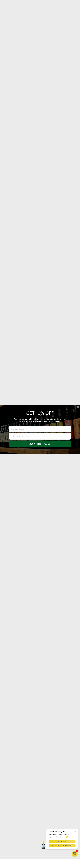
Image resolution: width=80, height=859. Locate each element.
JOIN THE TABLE (40, 443)
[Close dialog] (78, 407)
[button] (75, 854)
